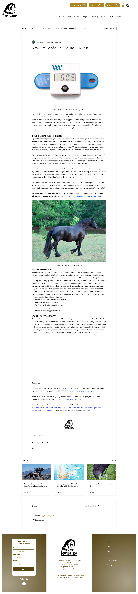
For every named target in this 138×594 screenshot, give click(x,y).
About (109, 546)
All (41, 435)
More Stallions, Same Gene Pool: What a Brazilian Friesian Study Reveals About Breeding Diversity (35, 485)
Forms (109, 565)
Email (15, 560)
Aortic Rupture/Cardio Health (67, 28)
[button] (123, 5)
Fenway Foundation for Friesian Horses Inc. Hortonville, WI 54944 (70, 562)
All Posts (25, 28)
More (84, 28)
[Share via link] (47, 443)
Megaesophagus (46, 28)
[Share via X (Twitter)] (37, 443)
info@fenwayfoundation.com (70, 569)
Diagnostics (35, 435)
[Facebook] (127, 5)
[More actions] (105, 42)
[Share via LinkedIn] (42, 443)
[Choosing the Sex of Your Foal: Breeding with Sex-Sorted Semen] (69, 472)
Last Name (16, 554)
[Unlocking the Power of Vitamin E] (101, 472)
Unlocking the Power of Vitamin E (102, 485)
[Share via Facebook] (33, 443)
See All (114, 460)
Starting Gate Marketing (76, 577)
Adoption (110, 551)
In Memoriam (112, 560)
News (34, 28)
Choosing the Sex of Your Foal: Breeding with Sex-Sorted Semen (68, 485)
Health (109, 556)
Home (109, 542)
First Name (16, 548)
